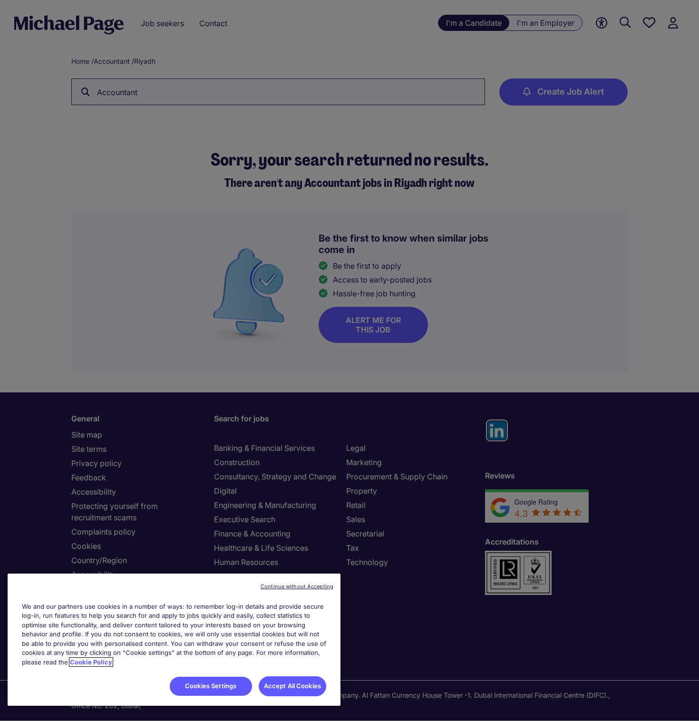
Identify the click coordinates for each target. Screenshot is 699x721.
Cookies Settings (210, 686)
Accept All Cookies (292, 686)
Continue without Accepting (297, 586)
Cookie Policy (91, 662)
